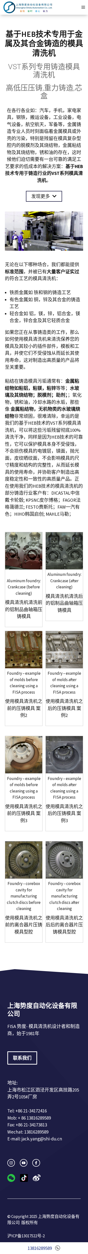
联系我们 (22, 1058)
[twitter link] (23, 1163)
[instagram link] (11, 1163)
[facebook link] (36, 1163)
